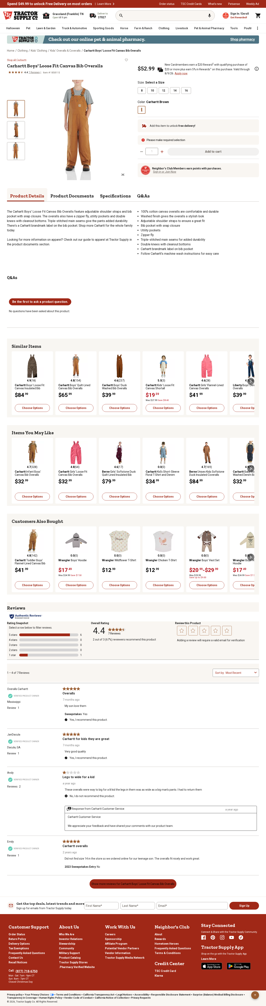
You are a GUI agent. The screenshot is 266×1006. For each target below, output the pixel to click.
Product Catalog (70, 957)
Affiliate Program (116, 943)
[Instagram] (222, 937)
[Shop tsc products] (133, 39)
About (158, 934)
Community (66, 948)
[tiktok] (241, 937)
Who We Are (66, 934)
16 (186, 90)
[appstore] (211, 966)
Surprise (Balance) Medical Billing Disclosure (218, 995)
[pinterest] (213, 937)
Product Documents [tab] (72, 196)
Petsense (234, 3)
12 (163, 90)
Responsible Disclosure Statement (170, 995)
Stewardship (67, 943)
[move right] (250, 381)
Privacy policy (14, 995)
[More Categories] (257, 28)
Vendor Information (117, 953)
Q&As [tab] (143, 196)
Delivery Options (19, 943)
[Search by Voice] (209, 15)
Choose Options (32, 408)
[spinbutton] (151, 151)
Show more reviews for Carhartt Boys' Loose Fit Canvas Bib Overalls (133, 883)
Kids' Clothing (39, 50)
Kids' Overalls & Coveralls (65, 50)
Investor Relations (71, 939)
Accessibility (141, 995)
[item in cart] (258, 16)
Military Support (69, 953)
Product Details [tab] (27, 196)
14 (174, 90)
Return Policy (17, 939)
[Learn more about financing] (256, 68)
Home (10, 50)
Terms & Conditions (168, 953)
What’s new (215, 3)
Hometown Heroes (167, 943)
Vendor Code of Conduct (78, 998)
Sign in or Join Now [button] (164, 171)
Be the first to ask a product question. (40, 302)
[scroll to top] (255, 995)
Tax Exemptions (19, 948)
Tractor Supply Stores (73, 962)
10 (152, 90)
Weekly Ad (252, 3)
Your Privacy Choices (37, 995)
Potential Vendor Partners (122, 948)
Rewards (160, 939)
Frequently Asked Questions (27, 953)
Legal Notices (124, 995)
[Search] (121, 15)
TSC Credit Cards (191, 3)
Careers (110, 934)
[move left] (15, 381)
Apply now (181, 73)
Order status (166, 3)
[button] (113, 4)
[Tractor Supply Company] (20, 15)
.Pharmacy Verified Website (77, 967)
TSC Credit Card (165, 971)
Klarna (159, 975)
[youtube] (231, 937)
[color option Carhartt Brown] (141, 110)
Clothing (23, 50)
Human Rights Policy (50, 998)
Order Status (17, 934)
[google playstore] (239, 966)
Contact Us (16, 957)
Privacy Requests (141, 998)
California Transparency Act (98, 995)
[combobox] (239, 672)
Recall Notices (18, 962)
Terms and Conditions (68, 995)
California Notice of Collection (112, 998)
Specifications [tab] (115, 196)
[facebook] (203, 937)
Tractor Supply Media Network (124, 957)
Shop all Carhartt (16, 60)
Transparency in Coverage (22, 998)
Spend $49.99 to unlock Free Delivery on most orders (49, 4)
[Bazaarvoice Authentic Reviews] (26, 616)
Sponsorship (113, 939)
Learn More (104, 3)
